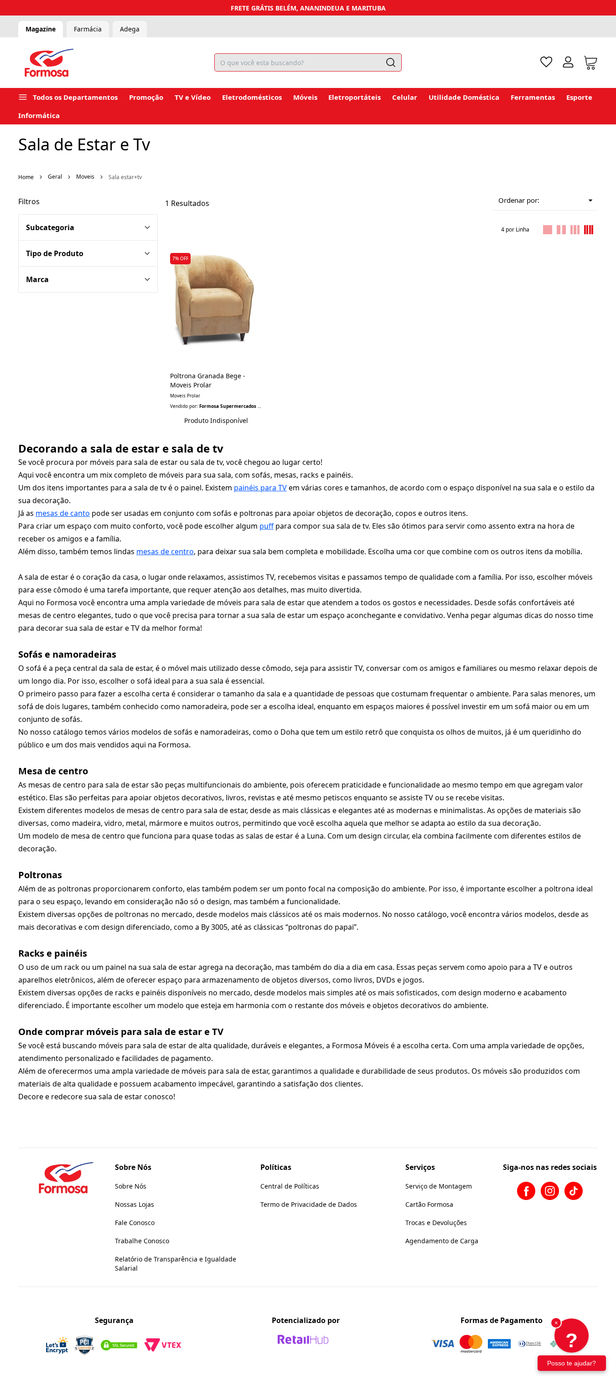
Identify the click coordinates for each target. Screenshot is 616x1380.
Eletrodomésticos (252, 97)
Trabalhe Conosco (142, 1240)
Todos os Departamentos (75, 97)
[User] (568, 62)
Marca (37, 279)
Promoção (146, 97)
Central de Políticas (289, 1186)
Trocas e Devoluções (436, 1222)
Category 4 (88, 253)
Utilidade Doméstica (464, 97)
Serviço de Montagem (438, 1186)
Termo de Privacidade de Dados (308, 1204)
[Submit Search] (391, 62)
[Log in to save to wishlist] (255, 255)
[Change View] (547, 229)
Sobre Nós (130, 1186)
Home (26, 177)
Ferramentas (533, 97)
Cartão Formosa (429, 1204)
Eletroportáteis (354, 97)
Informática (39, 115)
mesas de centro (165, 551)
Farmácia (88, 29)
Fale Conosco (135, 1222)
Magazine (41, 29)
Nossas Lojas (134, 1204)
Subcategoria (50, 227)
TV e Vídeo (193, 97)
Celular (404, 97)
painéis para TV (260, 488)
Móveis (305, 97)
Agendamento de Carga (441, 1240)
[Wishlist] (546, 62)
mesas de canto (63, 513)
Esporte (579, 97)
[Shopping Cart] (591, 63)
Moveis (85, 176)
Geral (55, 176)
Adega (130, 29)
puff (266, 526)
